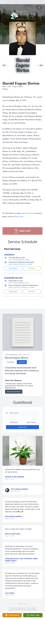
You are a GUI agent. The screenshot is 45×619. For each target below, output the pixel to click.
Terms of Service (28, 610)
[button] (22, 451)
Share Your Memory (14, 392)
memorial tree (27, 213)
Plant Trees (32, 268)
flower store (19, 216)
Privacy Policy (17, 610)
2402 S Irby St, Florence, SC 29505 (20, 264)
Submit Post (22, 427)
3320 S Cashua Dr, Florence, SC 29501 (21, 287)
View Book (10, 362)
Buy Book (22, 362)
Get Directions (13, 268)
